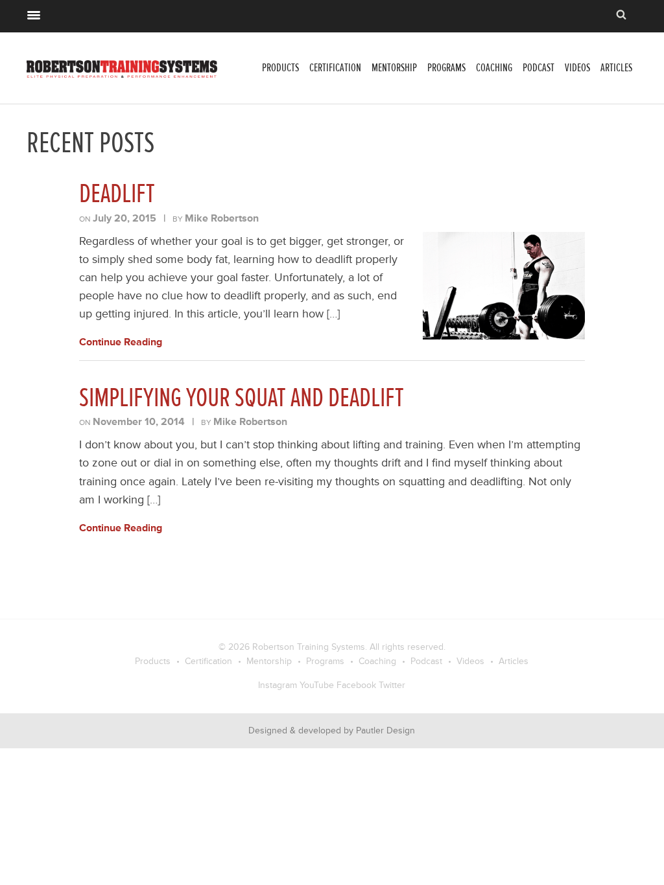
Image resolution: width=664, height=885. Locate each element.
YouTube (317, 685)
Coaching (494, 67)
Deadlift (117, 194)
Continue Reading (120, 342)
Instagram (277, 685)
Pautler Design (385, 730)
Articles (616, 67)
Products (280, 67)
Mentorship (394, 67)
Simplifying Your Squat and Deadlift (241, 398)
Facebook (356, 685)
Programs (446, 67)
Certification (335, 67)
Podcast (538, 67)
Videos (577, 67)
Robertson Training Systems (308, 646)
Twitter (392, 685)
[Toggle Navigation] (34, 13)
